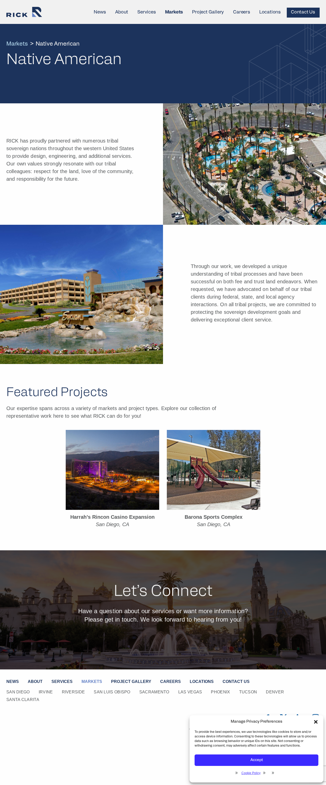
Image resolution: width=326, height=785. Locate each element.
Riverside (73, 692)
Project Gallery (208, 12)
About (121, 12)
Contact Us (303, 12)
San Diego (18, 692)
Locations (270, 12)
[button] (315, 721)
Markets (174, 12)
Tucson (248, 692)
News (100, 12)
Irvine (46, 692)
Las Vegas (190, 692)
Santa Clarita (22, 699)
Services (146, 12)
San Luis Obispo (112, 692)
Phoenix (220, 692)
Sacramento (154, 692)
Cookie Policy (251, 773)
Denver (275, 692)
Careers (241, 12)
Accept (256, 760)
